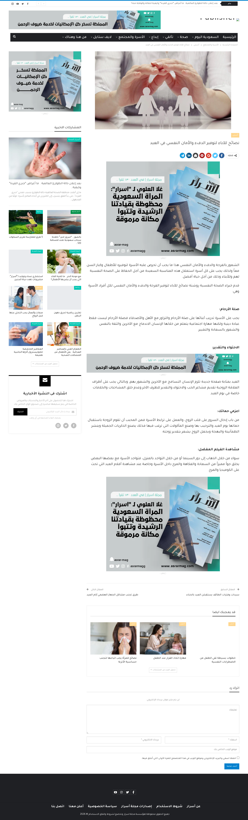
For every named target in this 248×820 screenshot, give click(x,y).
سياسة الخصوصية (102, 806)
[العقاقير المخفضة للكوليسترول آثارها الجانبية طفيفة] (26, 334)
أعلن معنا (76, 806)
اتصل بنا (57, 806)
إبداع (154, 37)
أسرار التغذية (37, 251)
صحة (184, 37)
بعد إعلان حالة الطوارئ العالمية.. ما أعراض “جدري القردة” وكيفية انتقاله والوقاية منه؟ (174, 3)
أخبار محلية (76, 212)
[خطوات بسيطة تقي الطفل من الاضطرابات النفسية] (212, 638)
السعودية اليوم (207, 37)
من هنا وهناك (76, 37)
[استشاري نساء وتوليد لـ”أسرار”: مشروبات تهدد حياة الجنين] (26, 261)
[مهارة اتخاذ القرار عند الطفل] (163, 638)
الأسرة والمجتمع (131, 37)
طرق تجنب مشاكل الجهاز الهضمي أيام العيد (112, 595)
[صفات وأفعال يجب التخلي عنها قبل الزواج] (26, 298)
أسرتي (235, 135)
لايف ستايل (102, 37)
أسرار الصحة (74, 140)
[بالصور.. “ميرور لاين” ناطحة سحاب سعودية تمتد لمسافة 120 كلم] (64, 222)
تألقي (169, 37)
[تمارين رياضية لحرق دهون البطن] (64, 298)
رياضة (39, 212)
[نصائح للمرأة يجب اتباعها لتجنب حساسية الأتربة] (113, 638)
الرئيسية (229, 37)
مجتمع (39, 288)
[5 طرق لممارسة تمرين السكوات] (26, 222)
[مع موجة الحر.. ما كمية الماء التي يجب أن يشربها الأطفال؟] (64, 261)
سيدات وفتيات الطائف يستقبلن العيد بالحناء (212, 595)
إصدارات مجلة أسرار (136, 806)
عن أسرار (193, 806)
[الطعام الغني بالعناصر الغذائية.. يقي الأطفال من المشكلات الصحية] (64, 334)
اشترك (20, 412)
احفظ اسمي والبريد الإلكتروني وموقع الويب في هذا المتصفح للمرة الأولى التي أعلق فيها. (188, 758)
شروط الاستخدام (169, 806)
